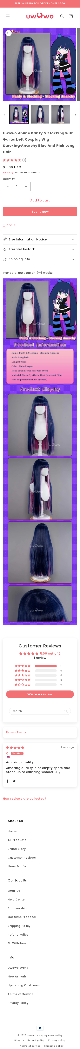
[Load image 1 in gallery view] (19, 114)
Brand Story (17, 849)
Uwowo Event (18, 968)
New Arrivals (17, 976)
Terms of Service (20, 994)
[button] (7, 16)
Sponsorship (17, 908)
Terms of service (30, 1045)
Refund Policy (18, 935)
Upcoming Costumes (24, 985)
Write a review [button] (39, 694)
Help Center (17, 899)
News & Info (17, 866)
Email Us (14, 891)
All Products (17, 840)
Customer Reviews (22, 858)
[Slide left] (4, 115)
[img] (15, 748)
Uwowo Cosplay (37, 1035)
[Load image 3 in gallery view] (60, 114)
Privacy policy (57, 1040)
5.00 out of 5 (50, 654)
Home (12, 831)
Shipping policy (54, 1045)
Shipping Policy (19, 926)
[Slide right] (75, 115)
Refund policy (36, 1040)
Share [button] (11, 225)
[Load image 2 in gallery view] (40, 114)
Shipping (8, 172)
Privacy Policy (18, 1003)
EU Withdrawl (18, 943)
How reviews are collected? (24, 799)
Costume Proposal (22, 917)
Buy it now (40, 212)
